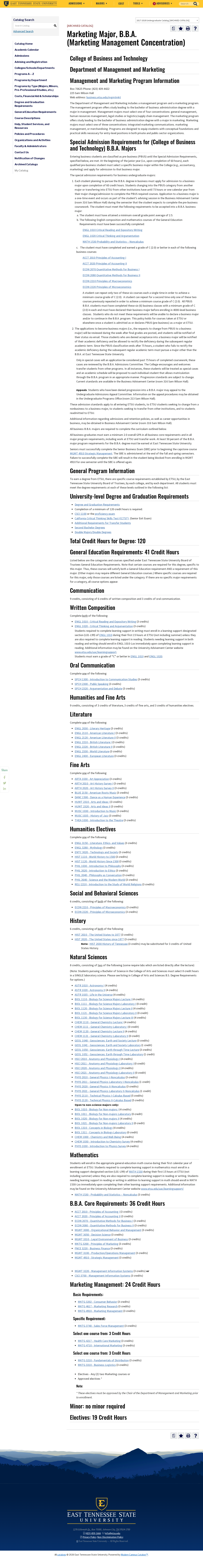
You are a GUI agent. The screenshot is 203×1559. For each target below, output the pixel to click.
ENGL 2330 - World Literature (92, 751)
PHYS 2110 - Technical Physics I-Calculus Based (103, 1096)
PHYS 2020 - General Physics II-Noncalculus (100, 1086)
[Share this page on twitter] (4, 783)
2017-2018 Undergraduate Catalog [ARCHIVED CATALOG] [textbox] (163, 20)
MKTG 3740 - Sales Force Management (101, 1326)
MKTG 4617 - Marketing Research (98, 1306)
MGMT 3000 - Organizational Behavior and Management (108, 1230)
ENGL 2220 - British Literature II (93, 747)
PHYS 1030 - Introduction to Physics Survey (100, 1146)
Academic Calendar (27, 49)
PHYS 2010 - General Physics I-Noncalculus (100, 1077)
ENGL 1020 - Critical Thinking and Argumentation (104, 626)
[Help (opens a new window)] (195, 28)
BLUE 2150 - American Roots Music (95, 793)
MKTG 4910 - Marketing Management (100, 1311)
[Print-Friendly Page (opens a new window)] (188, 28)
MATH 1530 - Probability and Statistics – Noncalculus (106, 1195)
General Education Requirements (35, 111)
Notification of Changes (30, 158)
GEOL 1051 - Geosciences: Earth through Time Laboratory (109, 1054)
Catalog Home (24, 43)
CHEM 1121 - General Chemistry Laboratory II (101, 1036)
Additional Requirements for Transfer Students (103, 523)
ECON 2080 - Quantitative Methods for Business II (104, 1225)
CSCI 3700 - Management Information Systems (102, 1276)
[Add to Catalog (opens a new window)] (180, 28)
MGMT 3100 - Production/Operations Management (105, 1253)
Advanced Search (23, 31)
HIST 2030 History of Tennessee (108, 944)
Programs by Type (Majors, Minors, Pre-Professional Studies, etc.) (36, 88)
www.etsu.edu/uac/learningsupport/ (162, 1189)
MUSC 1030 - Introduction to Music (95, 811)
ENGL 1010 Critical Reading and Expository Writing (112, 230)
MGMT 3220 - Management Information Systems (104, 1271)
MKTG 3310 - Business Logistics (97, 1365)
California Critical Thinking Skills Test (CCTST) (102, 518)
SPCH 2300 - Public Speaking (91, 684)
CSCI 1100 (80, 514)
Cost (121, 3)
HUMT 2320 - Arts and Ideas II (92, 806)
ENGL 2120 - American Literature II (95, 738)
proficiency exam (105, 514)
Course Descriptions (27, 118)
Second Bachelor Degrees (90, 527)
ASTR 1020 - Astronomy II (90, 990)
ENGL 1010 (105, 635)
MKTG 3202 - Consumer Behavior (97, 1302)
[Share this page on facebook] (4, 777)
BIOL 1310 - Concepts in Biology (94, 1128)
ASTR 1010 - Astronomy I (89, 985)
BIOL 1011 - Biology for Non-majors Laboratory (103, 1114)
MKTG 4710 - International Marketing (100, 1345)
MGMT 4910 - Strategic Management (97, 1258)
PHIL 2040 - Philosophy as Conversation (98, 875)
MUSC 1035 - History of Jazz (91, 816)
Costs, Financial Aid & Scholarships (37, 96)
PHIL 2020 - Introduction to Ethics (95, 870)
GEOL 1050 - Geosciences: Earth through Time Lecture (107, 1050)
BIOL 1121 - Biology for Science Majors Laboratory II (106, 1013)
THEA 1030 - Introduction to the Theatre (99, 820)
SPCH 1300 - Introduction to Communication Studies (106, 679)
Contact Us (22, 152)
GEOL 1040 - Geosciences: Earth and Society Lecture (106, 1040)
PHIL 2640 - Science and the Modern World (100, 880)
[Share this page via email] (4, 788)
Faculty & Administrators (30, 146)
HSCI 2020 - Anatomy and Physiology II (98, 1068)
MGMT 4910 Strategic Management (91, 453)
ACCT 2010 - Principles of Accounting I (97, 1212)
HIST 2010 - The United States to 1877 (98, 935)
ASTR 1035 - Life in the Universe (94, 995)
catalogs (61, 1554)
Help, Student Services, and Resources (32, 126)
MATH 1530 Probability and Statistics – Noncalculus (113, 242)
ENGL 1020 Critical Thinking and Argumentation (111, 236)
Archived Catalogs (26, 164)
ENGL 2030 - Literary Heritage (92, 728)
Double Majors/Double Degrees (93, 532)
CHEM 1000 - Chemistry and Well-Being (98, 1137)
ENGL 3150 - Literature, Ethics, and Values (99, 843)
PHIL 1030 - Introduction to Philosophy (98, 866)
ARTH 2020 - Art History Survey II (94, 788)
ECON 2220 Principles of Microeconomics (107, 287)
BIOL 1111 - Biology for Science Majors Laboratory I (105, 1004)
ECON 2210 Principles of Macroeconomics (107, 281)
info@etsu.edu (112, 1533)
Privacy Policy (89, 1537)
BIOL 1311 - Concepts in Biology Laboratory (100, 1132)
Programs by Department (31, 80)
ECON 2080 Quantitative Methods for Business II (111, 275)
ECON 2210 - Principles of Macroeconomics (100, 907)
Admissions (76, 3)
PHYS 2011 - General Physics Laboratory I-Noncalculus (107, 1082)
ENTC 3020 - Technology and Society (96, 852)
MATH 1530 (136, 1172)
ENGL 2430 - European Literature (94, 756)
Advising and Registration (31, 61)
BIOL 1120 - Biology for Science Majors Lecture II (104, 1008)
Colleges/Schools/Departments (35, 67)
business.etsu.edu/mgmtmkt (103, 97)
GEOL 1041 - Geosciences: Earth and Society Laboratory (108, 1045)
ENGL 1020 (155, 656)
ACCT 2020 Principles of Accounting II (105, 263)
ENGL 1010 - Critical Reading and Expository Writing (105, 622)
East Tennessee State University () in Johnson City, (101, 1510)
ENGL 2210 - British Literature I (93, 742)
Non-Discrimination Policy (110, 1537)
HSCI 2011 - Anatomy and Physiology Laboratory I (104, 1063)
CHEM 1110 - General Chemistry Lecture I (99, 1022)
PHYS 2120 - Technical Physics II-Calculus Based (103, 1100)
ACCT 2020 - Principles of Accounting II (98, 1216)
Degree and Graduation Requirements (29, 104)
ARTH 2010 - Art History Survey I (94, 783)
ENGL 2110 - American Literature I (95, 733)
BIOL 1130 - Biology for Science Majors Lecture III (104, 1018)
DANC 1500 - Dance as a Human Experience (100, 797)
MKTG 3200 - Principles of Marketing (96, 1244)
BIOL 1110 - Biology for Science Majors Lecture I (103, 999)
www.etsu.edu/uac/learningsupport (95, 652)
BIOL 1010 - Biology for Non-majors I (97, 1109)
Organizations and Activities (32, 140)
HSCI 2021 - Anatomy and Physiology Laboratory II (104, 1073)
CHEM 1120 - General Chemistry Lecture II (99, 1031)
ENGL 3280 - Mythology (89, 848)
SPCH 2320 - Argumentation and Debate (98, 688)
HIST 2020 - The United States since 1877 (99, 939)
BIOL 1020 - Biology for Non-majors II (97, 1119)
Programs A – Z (24, 74)
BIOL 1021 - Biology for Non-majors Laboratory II (104, 1123)
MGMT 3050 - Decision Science (93, 1235)
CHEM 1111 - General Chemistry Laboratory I (101, 1027)
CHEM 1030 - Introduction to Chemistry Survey (102, 1141)
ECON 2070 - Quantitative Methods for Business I (104, 1221)
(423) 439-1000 (93, 1533)
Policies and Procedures (30, 133)
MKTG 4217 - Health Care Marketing (99, 1341)
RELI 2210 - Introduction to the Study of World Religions (108, 884)
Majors (100, 3)
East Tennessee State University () (30, 4)
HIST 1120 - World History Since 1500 (97, 861)
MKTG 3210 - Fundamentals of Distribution (103, 1360)
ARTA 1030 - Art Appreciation (92, 779)
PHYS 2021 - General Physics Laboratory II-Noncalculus (107, 1091)
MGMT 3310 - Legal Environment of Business (101, 1239)
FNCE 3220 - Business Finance (92, 1248)
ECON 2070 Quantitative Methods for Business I (111, 269)
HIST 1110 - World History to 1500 (95, 857)
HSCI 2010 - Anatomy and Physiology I (97, 1059)
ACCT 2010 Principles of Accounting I (104, 258)
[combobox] (167, 20)
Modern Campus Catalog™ (134, 1554)
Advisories (162, 3)
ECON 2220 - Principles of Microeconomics (100, 912)
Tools (137, 3)
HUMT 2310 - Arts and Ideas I (92, 802)
